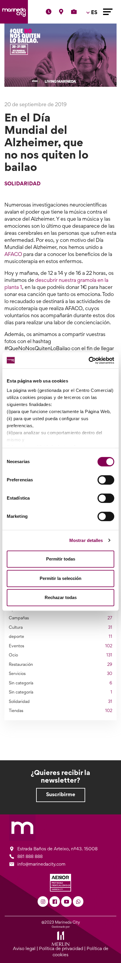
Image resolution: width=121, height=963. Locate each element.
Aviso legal (24, 949)
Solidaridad (22, 184)
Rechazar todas (61, 597)
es (93, 29)
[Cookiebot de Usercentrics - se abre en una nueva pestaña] (88, 360)
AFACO (13, 254)
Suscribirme (60, 795)
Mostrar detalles (86, 540)
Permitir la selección (60, 578)
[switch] (106, 480)
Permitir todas (60, 558)
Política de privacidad (61, 949)
